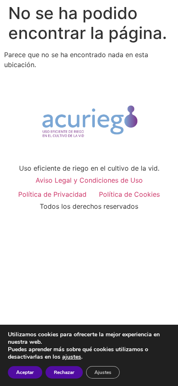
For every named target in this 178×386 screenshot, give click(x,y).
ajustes (71, 357)
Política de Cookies (129, 194)
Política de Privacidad (52, 194)
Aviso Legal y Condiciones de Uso (89, 180)
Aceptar (25, 372)
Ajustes (102, 372)
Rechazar (64, 372)
